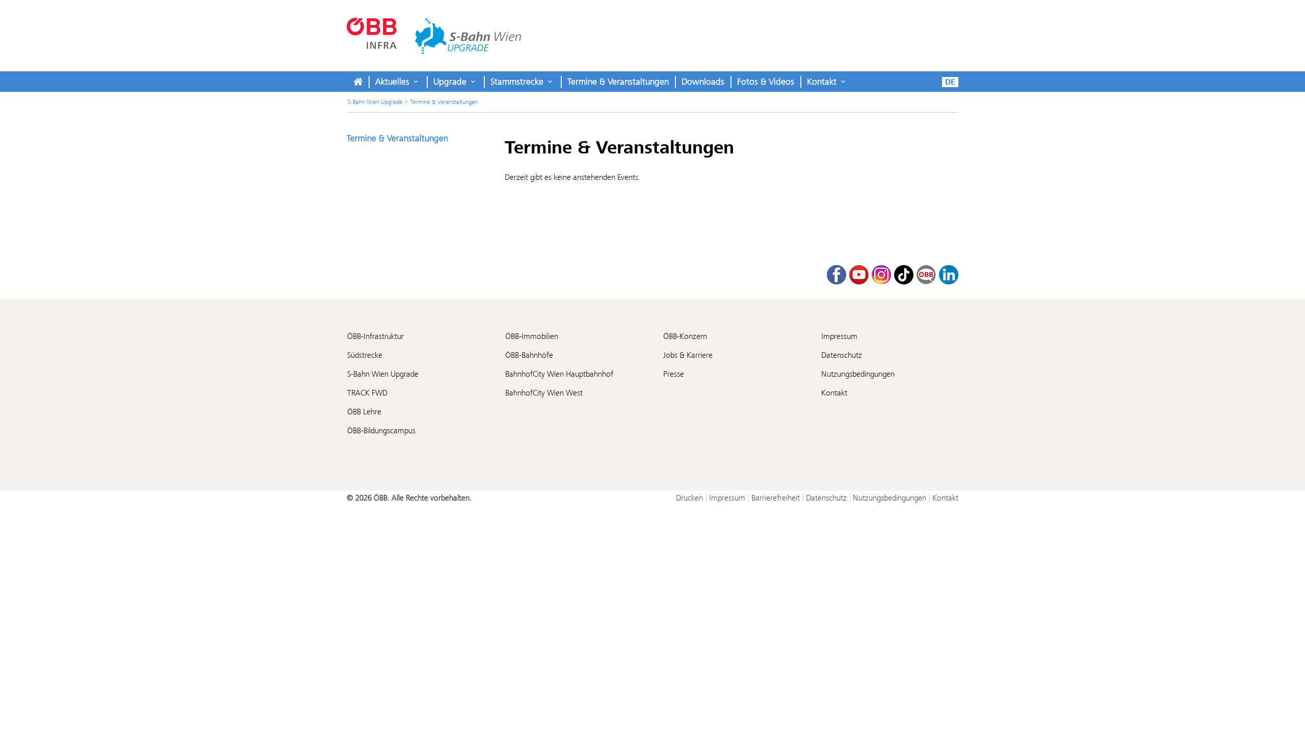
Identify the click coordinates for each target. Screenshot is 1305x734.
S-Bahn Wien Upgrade (375, 102)
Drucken (689, 498)
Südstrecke (364, 355)
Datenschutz (841, 355)
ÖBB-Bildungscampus (381, 430)
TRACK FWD (367, 393)
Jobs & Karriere (688, 355)
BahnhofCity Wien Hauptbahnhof (559, 374)
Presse (673, 374)
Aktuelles (392, 81)
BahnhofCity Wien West (544, 393)
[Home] (358, 81)
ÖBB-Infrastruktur (375, 336)
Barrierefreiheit (775, 498)
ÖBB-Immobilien (531, 336)
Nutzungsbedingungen (858, 374)
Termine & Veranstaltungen (618, 81)
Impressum (839, 336)
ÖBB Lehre (364, 411)
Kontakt (822, 81)
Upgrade (449, 81)
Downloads (703, 81)
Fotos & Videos (765, 81)
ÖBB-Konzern (685, 336)
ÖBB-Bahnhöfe (529, 355)
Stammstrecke (516, 81)
